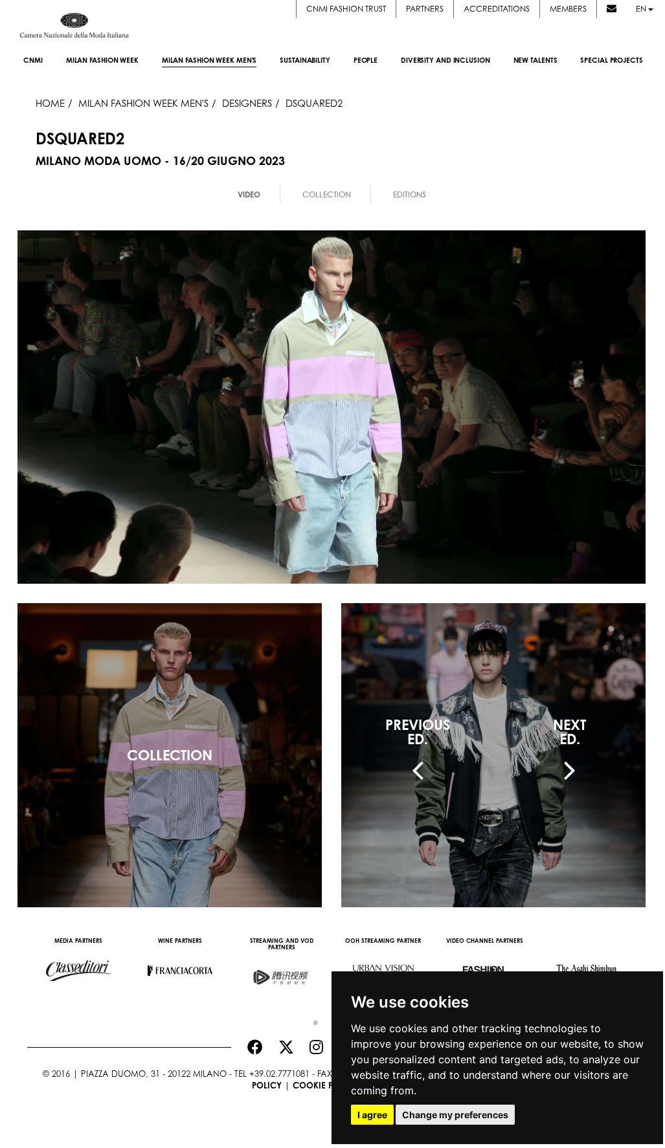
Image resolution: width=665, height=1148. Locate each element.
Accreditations (497, 9)
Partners (425, 9)
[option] (78, 964)
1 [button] (312, 1019)
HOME (50, 103)
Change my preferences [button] (455, 1114)
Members (568, 9)
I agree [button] (372, 1114)
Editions (409, 194)
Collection (326, 194)
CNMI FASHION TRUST (346, 9)
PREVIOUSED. (417, 732)
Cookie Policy (325, 1085)
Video (249, 194)
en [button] (642, 9)
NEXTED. (569, 732)
